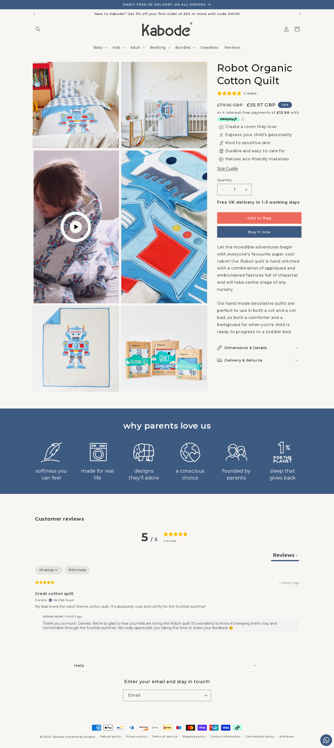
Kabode (58, 736)
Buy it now (259, 232)
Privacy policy (136, 736)
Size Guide (227, 168)
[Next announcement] (299, 14)
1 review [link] (250, 93)
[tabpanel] (167, 599)
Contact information (225, 736)
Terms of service (164, 736)
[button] (38, 29)
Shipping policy (193, 736)
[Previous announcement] (34, 14)
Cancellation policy (259, 736)
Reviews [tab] (285, 555)
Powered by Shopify (80, 736)
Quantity (224, 180)
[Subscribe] (205, 695)
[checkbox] (77, 570)
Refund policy (110, 736)
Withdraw (286, 736)
